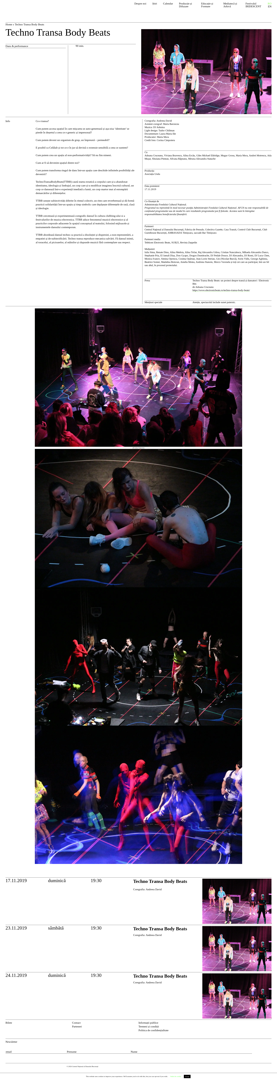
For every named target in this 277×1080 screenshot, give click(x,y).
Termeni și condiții (148, 1026)
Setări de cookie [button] (175, 1076)
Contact (76, 1022)
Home (9, 24)
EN (269, 6)
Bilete (9, 1022)
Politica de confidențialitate (153, 1030)
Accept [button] (187, 1076)
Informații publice (148, 1022)
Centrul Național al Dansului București (26, 7)
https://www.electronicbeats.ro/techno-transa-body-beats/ (221, 290)
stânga (20, 591)
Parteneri (77, 1026)
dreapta (267, 310)
